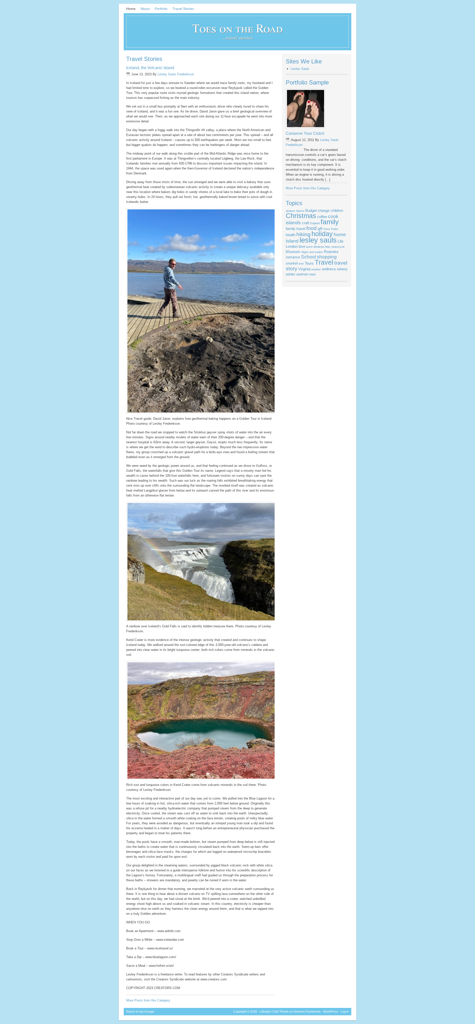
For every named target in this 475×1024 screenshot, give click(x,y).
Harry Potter (330, 228)
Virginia (304, 269)
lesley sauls (318, 240)
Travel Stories (183, 9)
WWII (312, 274)
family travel (295, 228)
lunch (309, 246)
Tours (309, 263)
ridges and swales (312, 251)
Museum (293, 251)
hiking (303, 234)
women (302, 274)
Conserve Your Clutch (305, 133)
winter (290, 274)
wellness (329, 269)
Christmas (301, 216)
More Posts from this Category (148, 1000)
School (308, 256)
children (337, 210)
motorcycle (338, 246)
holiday (322, 234)
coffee (322, 217)
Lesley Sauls (300, 69)
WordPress (330, 1011)
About (145, 9)
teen (301, 263)
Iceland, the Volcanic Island (150, 68)
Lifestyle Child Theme (274, 1011)
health (290, 235)
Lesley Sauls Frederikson (176, 74)
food (311, 228)
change (324, 210)
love (302, 246)
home (340, 234)
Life (340, 241)
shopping (327, 256)
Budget (311, 210)
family (330, 222)
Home (131, 9)
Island (292, 241)
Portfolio (161, 9)
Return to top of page (140, 1011)
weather (316, 269)
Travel (324, 262)
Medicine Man (322, 246)
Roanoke (331, 251)
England (315, 223)
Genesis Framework (307, 1011)
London (292, 246)
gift (320, 228)
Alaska (300, 210)
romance (293, 257)
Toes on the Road (237, 28)
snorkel (292, 263)
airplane (290, 210)
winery (342, 269)
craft (305, 223)
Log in (344, 1011)
